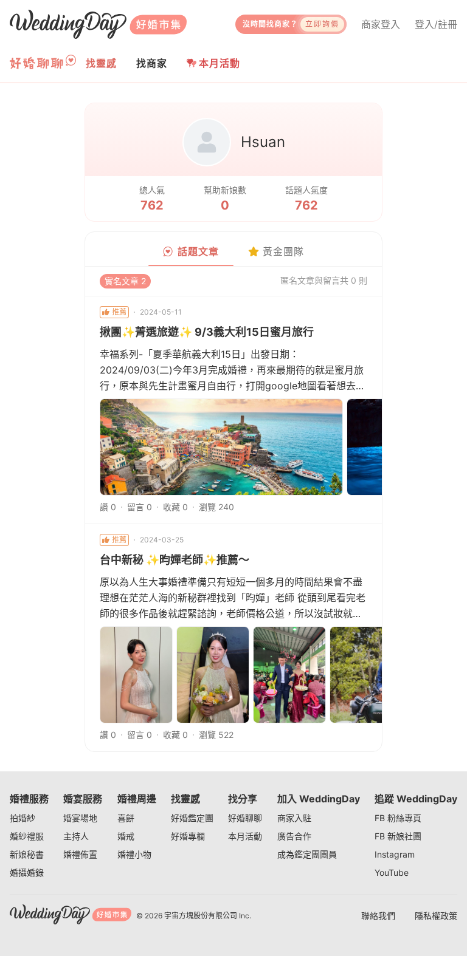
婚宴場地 (80, 818)
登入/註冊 (436, 24)
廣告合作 (294, 836)
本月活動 (219, 63)
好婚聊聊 (245, 818)
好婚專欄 (188, 836)
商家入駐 (294, 818)
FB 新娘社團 (398, 836)
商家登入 (380, 24)
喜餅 (125, 818)
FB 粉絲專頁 (398, 818)
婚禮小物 (134, 854)
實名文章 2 (125, 281)
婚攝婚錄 (27, 872)
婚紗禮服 (27, 836)
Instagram (395, 854)
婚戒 (125, 836)
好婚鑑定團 (192, 818)
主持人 (76, 836)
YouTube (392, 872)
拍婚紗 (22, 818)
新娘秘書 (27, 854)
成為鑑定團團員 (307, 854)
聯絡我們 (378, 915)
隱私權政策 (436, 915)
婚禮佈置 (80, 854)
